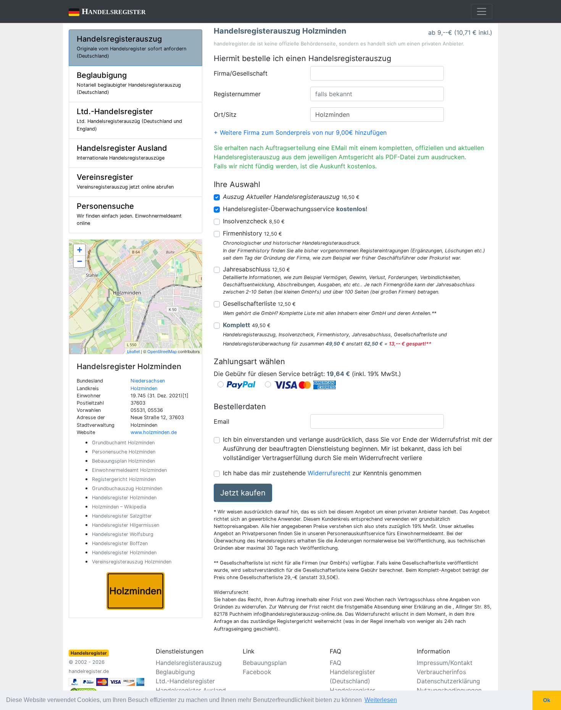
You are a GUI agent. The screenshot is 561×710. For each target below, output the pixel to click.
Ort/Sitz (225, 114)
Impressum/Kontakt (444, 662)
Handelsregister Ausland (191, 690)
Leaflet (133, 351)
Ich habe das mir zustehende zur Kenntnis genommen (322, 473)
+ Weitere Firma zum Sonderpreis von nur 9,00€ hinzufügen (300, 132)
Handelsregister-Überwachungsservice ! (295, 209)
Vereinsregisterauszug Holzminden (131, 562)
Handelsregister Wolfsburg (122, 534)
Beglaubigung (175, 672)
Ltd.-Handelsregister (185, 681)
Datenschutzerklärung (448, 681)
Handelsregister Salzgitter (122, 516)
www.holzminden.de (154, 432)
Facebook (257, 672)
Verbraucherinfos (441, 672)
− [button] (79, 261)
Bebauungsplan (265, 662)
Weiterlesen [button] (380, 700)
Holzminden (144, 388)
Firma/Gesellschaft (241, 73)
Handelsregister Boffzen (120, 543)
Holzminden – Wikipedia (119, 507)
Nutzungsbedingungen (449, 690)
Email (221, 421)
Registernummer (237, 94)
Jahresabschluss (256, 269)
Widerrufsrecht (329, 473)
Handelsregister (107, 11)
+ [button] (79, 250)
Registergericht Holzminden (124, 479)
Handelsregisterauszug (189, 662)
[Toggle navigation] (481, 11)
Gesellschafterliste (259, 303)
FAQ (335, 662)
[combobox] (377, 73)
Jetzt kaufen (243, 492)
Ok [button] (546, 700)
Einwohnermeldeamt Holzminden (129, 470)
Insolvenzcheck (254, 221)
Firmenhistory (252, 233)
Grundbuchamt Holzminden (123, 442)
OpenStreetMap (162, 351)
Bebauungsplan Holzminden (123, 461)
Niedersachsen (148, 381)
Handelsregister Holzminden (124, 497)
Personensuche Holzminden (123, 452)
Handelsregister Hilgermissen (125, 525)
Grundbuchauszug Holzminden (127, 488)
